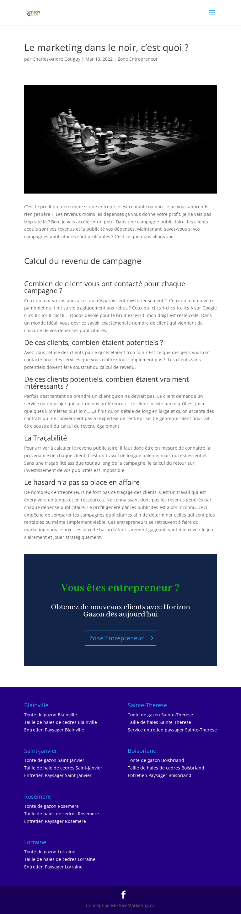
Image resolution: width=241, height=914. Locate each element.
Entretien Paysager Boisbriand (159, 775)
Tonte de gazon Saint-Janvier (54, 760)
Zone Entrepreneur (138, 59)
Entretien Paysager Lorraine (53, 867)
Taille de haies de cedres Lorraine (59, 859)
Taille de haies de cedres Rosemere (61, 814)
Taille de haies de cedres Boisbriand (166, 768)
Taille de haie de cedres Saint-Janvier (63, 768)
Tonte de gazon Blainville (50, 715)
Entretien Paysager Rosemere (55, 821)
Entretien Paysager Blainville (54, 730)
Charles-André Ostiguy (56, 59)
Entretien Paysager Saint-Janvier (58, 775)
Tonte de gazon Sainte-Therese (160, 715)
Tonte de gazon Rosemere (51, 806)
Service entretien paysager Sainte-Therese (172, 730)
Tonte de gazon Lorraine (49, 852)
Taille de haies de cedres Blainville (60, 722)
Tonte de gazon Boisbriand (156, 760)
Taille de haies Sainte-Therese (159, 722)
